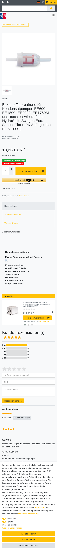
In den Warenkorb (30, 171)
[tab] (28, 206)
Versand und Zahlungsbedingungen (18, 458)
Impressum (40, 507)
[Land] (38, 2)
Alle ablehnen (28, 539)
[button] (24, 181)
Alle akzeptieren (28, 534)
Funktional (12, 525)
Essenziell (11, 519)
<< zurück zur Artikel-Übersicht (15, 25)
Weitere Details (11, 223)
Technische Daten (12, 214)
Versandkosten (23, 196)
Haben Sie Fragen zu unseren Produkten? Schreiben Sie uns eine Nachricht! (28, 445)
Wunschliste (10, 189)
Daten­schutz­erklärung (28, 513)
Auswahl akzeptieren (28, 545)
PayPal (10, 522)
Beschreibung (10, 206)
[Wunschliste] (43, 2)
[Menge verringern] (11, 173)
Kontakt (5, 455)
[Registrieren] (8, 2)
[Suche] (51, 8)
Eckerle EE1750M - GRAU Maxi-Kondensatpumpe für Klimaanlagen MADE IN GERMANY (36, 304)
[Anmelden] (3, 2)
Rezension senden (13, 401)
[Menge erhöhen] (11, 169)
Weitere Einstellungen (12, 528)
